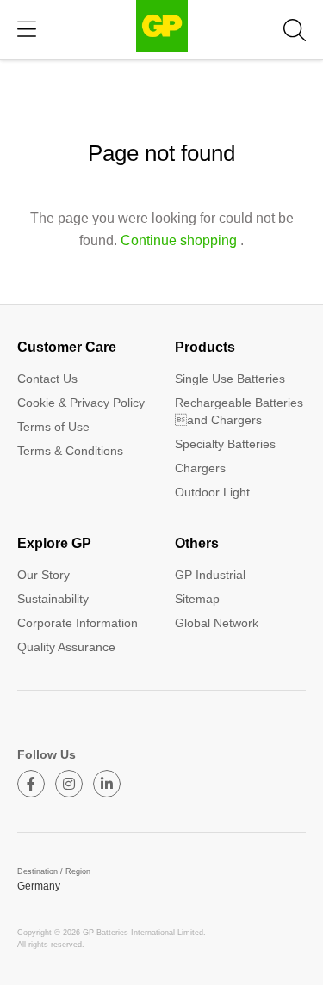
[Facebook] (31, 783)
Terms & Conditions (70, 451)
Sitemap (197, 599)
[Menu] (26, 30)
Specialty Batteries (225, 444)
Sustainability (53, 599)
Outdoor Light (212, 492)
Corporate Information (77, 623)
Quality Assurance (66, 647)
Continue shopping (179, 240)
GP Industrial (210, 575)
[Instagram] (69, 783)
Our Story (43, 575)
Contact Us (47, 378)
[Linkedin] (107, 783)
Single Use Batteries (230, 378)
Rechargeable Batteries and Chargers (239, 411)
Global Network (216, 623)
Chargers (200, 468)
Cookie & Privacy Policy (81, 402)
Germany (38, 886)
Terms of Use (53, 427)
